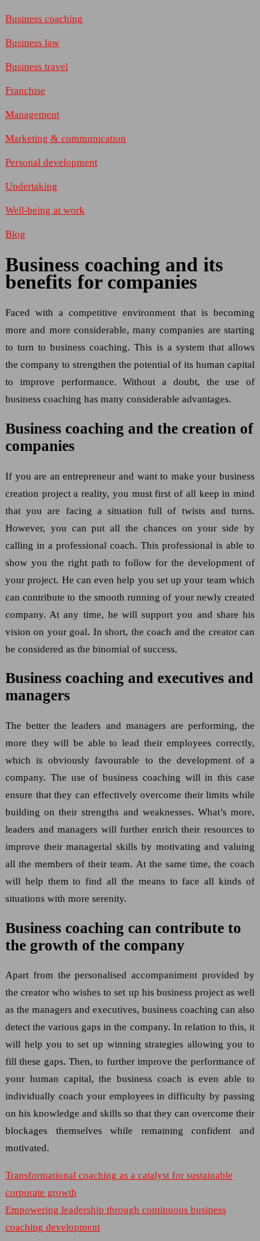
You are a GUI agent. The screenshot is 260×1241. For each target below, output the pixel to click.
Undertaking (31, 186)
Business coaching (44, 18)
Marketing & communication (65, 138)
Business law (32, 42)
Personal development (51, 162)
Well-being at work (45, 210)
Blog (15, 234)
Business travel (36, 66)
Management (32, 114)
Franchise (25, 90)
